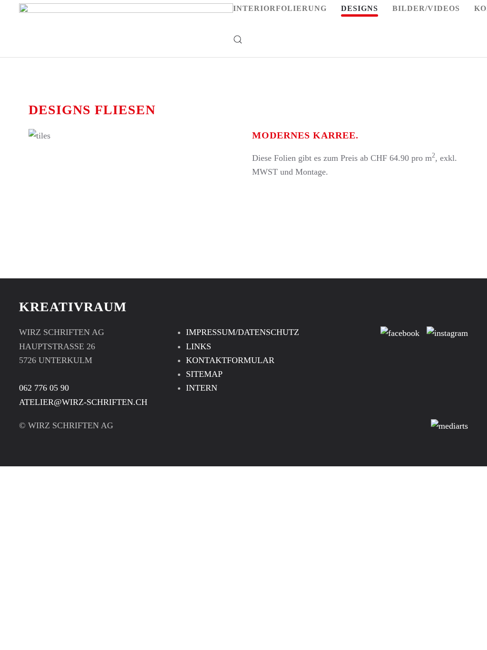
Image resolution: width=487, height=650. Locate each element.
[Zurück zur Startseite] (126, 24)
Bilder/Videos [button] (426, 8)
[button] (238, 39)
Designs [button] (359, 8)
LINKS (198, 346)
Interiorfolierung (280, 8)
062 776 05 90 (44, 388)
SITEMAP (204, 374)
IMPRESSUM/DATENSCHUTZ (242, 332)
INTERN (201, 388)
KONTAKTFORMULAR (230, 360)
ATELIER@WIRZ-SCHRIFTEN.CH (83, 402)
